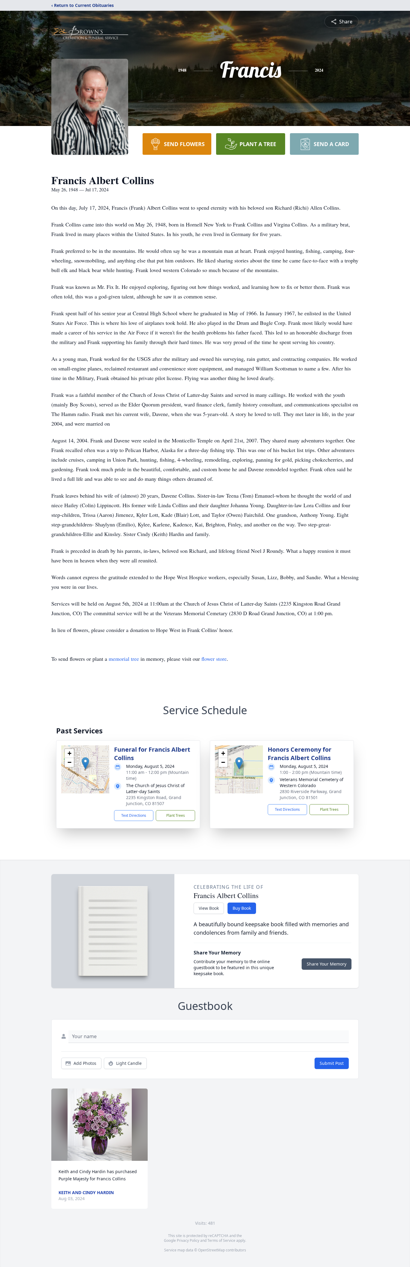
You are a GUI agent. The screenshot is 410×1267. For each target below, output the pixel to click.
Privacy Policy (188, 1240)
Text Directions (133, 815)
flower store (214, 658)
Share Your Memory (326, 964)
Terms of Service (221, 1240)
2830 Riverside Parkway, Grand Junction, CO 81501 (311, 794)
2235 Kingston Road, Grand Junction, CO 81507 (153, 800)
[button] (85, 763)
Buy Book (242, 908)
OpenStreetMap (211, 1250)
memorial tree (124, 658)
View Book (209, 908)
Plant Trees (175, 815)
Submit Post (332, 1063)
